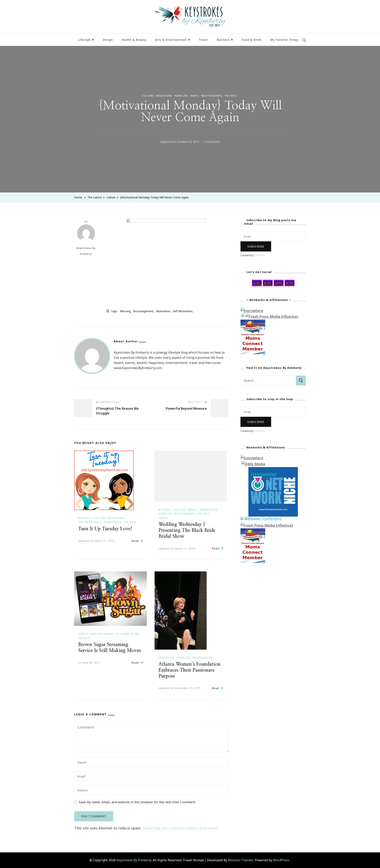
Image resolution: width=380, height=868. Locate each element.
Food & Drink (251, 40)
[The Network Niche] (273, 469)
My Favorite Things (284, 40)
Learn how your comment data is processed (179, 828)
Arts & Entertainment (171, 40)
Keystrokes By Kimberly (86, 251)
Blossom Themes (240, 860)
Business (223, 40)
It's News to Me (127, 634)
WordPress (281, 860)
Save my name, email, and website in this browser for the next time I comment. (137, 802)
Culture (147, 95)
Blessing (125, 311)
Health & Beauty (134, 40)
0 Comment (212, 142)
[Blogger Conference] (263, 519)
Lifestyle (84, 40)
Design (108, 40)
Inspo (194, 95)
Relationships (211, 95)
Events (193, 509)
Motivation (163, 311)
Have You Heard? (102, 634)
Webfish (259, 255)
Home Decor (113, 522)
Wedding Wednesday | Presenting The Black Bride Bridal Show (187, 530)
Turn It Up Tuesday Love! (105, 528)
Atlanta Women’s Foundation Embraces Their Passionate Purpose (189, 670)
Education (164, 95)
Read (135, 541)
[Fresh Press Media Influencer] (272, 316)
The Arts (230, 95)
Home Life (181, 95)
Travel (203, 40)
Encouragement (143, 311)
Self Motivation (182, 311)
